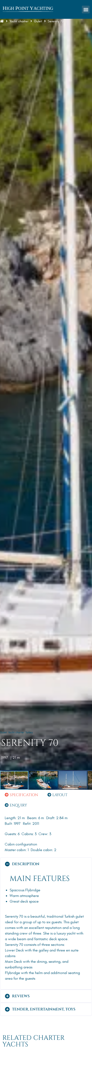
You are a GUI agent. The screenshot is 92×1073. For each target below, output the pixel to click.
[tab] (21, 795)
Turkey (29, 732)
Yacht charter (18, 21)
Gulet (3, 732)
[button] (86, 9)
